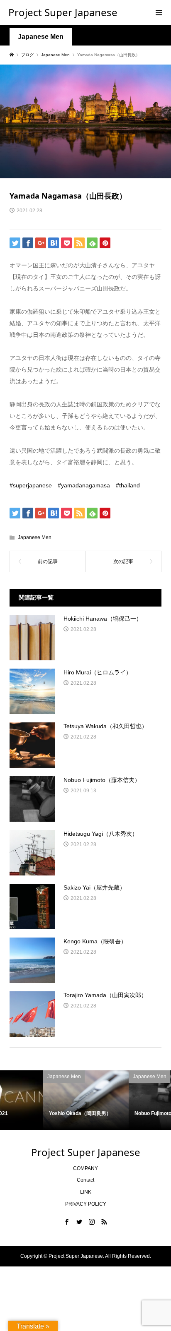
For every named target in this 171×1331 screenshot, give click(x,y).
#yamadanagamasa (87, 485)
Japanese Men (41, 36)
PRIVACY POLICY (85, 1204)
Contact (85, 1180)
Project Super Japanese (62, 12)
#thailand (128, 485)
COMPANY (85, 1168)
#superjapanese (34, 485)
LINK (85, 1192)
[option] (44, 1100)
